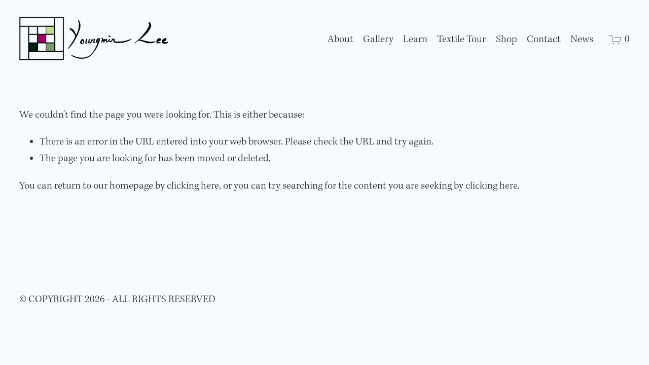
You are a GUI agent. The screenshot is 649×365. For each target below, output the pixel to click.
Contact (544, 39)
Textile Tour (461, 39)
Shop (506, 39)
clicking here (193, 186)
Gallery (378, 39)
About (340, 39)
